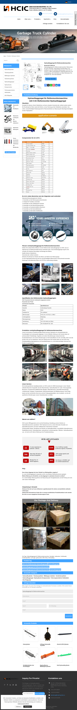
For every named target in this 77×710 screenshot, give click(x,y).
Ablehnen (18, 706)
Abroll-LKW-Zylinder (63, 644)
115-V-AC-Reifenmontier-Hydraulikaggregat (35, 564)
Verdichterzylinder (9, 78)
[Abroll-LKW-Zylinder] (64, 634)
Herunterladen (64, 19)
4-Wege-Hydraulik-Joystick (45, 645)
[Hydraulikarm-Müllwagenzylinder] (47, 655)
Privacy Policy (50, 707)
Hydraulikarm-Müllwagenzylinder (45, 666)
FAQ (55, 19)
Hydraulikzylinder (9, 69)
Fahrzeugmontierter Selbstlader (10, 91)
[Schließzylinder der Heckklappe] (30, 655)
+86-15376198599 (55, 689)
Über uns (27, 19)
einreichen (69, 616)
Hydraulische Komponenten (8, 86)
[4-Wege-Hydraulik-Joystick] (47, 634)
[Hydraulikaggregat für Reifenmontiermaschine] (25, 87)
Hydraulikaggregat (9, 81)
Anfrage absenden (51, 78)
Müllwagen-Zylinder (16, 56)
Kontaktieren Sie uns (63, 23)
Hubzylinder (26, 644)
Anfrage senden (47, 23)
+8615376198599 (55, 692)
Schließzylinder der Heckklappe (28, 666)
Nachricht (46, 19)
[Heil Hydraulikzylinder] (64, 655)
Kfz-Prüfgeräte (8, 95)
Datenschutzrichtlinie (23, 703)
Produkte (37, 19)
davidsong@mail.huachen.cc (58, 695)
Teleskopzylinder (9, 72)
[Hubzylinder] (30, 634)
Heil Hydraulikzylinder (63, 665)
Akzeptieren (27, 706)
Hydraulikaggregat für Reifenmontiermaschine (36, 566)
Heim (18, 19)
